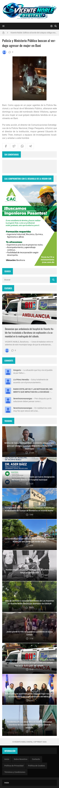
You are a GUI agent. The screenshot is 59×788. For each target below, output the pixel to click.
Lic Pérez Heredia (21, 379)
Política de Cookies (36, 766)
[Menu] (3, 26)
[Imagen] (29, 309)
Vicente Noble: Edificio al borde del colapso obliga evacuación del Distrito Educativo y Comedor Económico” (33, 31)
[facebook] (5, 146)
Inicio (6, 759)
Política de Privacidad (13, 766)
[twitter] (14, 146)
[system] (51, 26)
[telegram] (30, 146)
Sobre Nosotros (20, 759)
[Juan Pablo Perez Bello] (4, 52)
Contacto (36, 759)
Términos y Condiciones (14, 772)
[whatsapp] (22, 146)
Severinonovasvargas (22, 398)
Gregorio (17, 370)
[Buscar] (55, 26)
